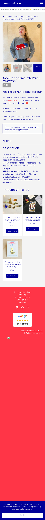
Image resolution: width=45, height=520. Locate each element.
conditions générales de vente (31, 331)
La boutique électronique (15, 17)
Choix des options (32, 229)
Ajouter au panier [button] (12, 231)
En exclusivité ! (31, 17)
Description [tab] (7, 141)
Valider (22, 515)
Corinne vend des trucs (13, 3)
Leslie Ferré (12, 100)
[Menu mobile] (41, 3)
